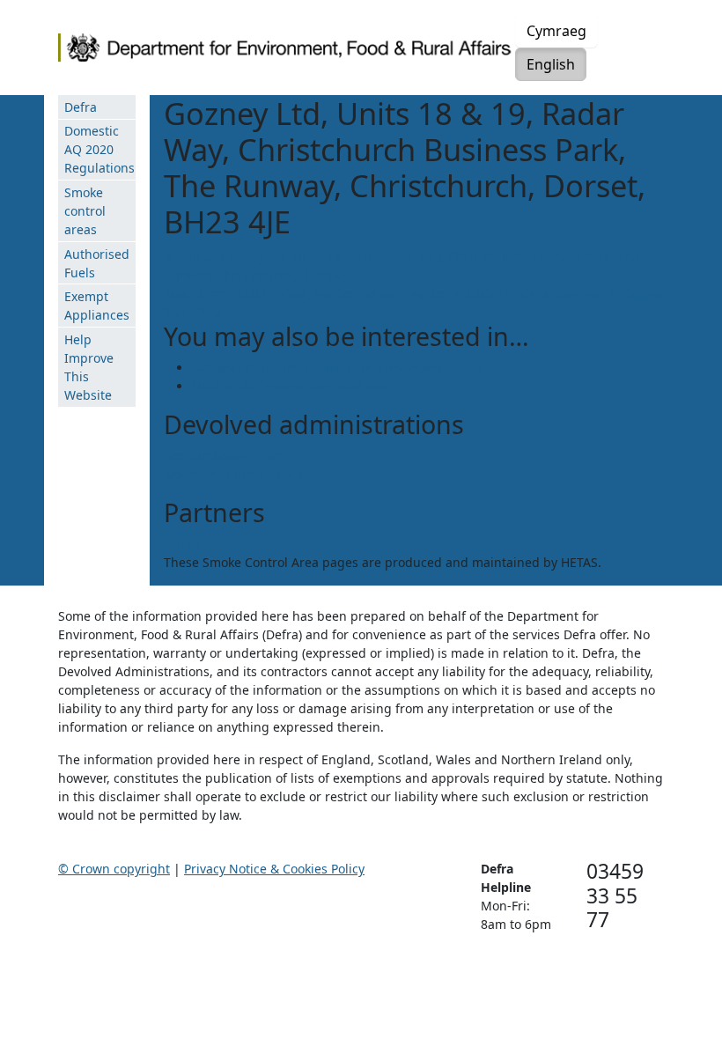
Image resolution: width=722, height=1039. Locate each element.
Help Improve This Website (89, 367)
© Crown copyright (114, 868)
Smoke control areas (85, 211)
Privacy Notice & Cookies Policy (274, 868)
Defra (80, 107)
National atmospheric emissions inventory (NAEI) (336, 367)
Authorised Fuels (96, 263)
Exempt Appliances (96, 305)
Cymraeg (556, 31)
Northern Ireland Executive (244, 474)
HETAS (182, 543)
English (551, 64)
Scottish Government (225, 455)
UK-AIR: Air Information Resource (290, 386)
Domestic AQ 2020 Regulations (99, 149)
